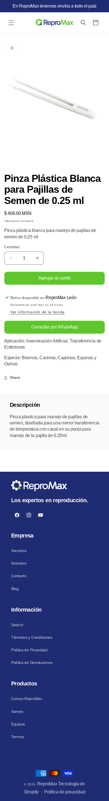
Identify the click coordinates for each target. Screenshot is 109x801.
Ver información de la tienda (37, 312)
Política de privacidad (64, 792)
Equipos (18, 724)
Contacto (19, 576)
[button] (11, 23)
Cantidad (11, 247)
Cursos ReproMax (26, 698)
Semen (17, 711)
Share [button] (15, 377)
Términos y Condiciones (31, 637)
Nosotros (19, 563)
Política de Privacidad (29, 650)
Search (17, 625)
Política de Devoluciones (32, 662)
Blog (15, 588)
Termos (17, 736)
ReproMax (47, 783)
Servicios (18, 550)
